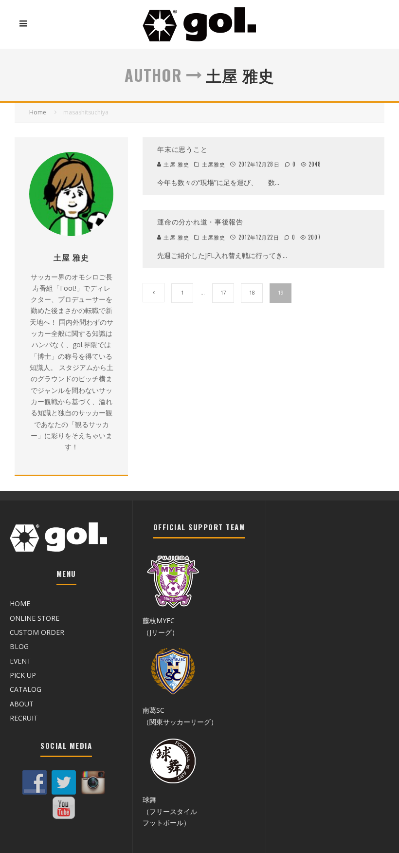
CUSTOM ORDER (37, 632)
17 (223, 292)
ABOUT (22, 703)
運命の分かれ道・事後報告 (200, 221)
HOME (20, 603)
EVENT (20, 661)
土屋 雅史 (175, 164)
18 (252, 292)
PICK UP (23, 675)
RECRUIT (24, 718)
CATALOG (25, 689)
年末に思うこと (182, 149)
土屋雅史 (213, 164)
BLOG (19, 646)
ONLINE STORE (34, 618)
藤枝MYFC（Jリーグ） (161, 626)
